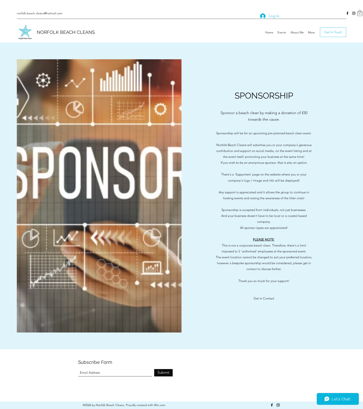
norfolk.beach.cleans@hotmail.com (39, 13)
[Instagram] (354, 13)
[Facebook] (347, 13)
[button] (359, 13)
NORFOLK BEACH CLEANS (66, 32)
